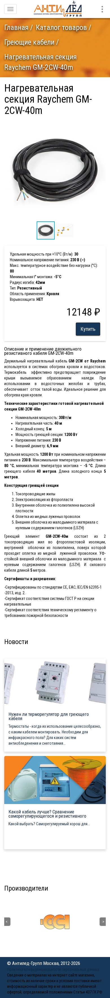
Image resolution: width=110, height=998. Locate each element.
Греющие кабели (29, 42)
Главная (16, 27)
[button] (100, 124)
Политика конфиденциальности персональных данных (53, 969)
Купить (88, 329)
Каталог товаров (61, 27)
